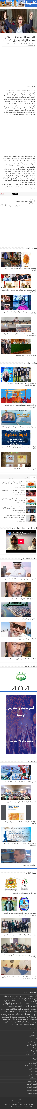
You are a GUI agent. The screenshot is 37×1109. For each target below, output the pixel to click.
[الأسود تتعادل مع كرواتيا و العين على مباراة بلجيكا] (16, 772)
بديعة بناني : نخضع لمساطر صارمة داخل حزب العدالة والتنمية (19, 955)
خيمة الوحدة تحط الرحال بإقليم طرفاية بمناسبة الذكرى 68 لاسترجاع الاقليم (14, 517)
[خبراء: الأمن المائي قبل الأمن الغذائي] (16, 346)
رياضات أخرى (18, 1014)
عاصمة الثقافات (21, 1017)
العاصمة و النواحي (15, 43)
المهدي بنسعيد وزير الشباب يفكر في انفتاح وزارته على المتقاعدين (19, 291)
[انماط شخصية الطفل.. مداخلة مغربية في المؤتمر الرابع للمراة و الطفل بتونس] (16, 967)
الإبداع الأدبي (29, 998)
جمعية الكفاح (13, 1011)
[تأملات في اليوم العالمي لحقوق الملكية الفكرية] (16, 649)
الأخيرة (33, 477)
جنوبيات (5, 1011)
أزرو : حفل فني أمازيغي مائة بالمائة (25, 468)
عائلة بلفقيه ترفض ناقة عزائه (12, 205)
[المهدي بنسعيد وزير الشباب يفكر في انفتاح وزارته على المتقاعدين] (16, 281)
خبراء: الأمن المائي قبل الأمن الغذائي (24, 355)
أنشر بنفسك (33, 1038)
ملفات (27, 1024)
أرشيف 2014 (11, 996)
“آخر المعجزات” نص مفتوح (27, 639)
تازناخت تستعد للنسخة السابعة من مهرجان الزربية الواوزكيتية (20, 406)
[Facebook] (22, 1102)
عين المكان (12, 1019)
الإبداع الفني (21, 999)
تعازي (7, 1009)
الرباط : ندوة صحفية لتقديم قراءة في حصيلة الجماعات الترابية (19, 447)
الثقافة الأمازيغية (26, 1001)
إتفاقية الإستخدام (31, 1051)
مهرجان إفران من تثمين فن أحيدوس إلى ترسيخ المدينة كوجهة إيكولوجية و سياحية (13, 483)
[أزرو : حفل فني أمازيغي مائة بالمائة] (16, 459)
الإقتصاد (14, 998)
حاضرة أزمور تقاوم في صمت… (26, 619)
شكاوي (3, 1014)
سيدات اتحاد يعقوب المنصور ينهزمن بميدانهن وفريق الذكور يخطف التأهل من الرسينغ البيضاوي (13, 508)
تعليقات (19, 477)
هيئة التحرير (33, 1035)
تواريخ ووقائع (22, 1011)
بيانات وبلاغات (17, 1009)
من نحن (34, 1032)
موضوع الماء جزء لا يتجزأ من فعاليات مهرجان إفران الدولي (20, 269)
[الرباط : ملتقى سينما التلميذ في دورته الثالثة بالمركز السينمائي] (16, 834)
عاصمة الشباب (28, 1019)
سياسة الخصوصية (31, 1054)
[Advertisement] (18, 66)
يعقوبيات (15, 1024)
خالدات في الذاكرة (31, 1066)
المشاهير (18, 1006)
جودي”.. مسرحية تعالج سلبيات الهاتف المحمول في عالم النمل (20, 312)
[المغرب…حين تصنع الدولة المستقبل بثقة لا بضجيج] (16, 569)
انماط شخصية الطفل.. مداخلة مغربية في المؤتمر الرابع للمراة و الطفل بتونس (19, 977)
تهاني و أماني (32, 1011)
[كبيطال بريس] (18, 3)
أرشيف (17, 996)
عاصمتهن (21, 1019)
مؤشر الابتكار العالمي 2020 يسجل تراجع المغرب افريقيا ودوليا (19, 822)
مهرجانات (22, 1024)
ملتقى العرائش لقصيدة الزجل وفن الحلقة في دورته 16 (19, 427)
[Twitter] (20, 1102)
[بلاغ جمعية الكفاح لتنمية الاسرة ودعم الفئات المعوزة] (16, 926)
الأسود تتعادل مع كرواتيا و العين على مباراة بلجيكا (20, 781)
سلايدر (8, 43)
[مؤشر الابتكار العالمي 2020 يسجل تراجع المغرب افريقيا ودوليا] (16, 812)
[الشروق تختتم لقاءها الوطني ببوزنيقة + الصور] (16, 792)
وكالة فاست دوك (16, 1100)
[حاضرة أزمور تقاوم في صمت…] (16, 609)
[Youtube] (18, 1102)
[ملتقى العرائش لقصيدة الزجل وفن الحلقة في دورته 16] (16, 418)
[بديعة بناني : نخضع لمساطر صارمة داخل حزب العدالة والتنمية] (16, 946)
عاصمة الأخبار (31, 1017)
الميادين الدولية (30, 1009)
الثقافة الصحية (25, 1003)
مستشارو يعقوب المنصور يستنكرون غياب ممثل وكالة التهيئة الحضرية (19, 334)
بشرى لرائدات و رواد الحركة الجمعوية (24, 893)
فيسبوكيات (4, 1019)
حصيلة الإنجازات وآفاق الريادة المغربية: (24, 599)
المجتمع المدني (30, 1006)
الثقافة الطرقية (32, 1075)
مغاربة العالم (9, 1022)
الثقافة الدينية (34, 1003)
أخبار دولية (33, 996)
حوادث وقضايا (30, 1014)
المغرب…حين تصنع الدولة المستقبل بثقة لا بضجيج (20, 579)
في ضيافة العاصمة (32, 1022)
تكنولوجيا (3, 1009)
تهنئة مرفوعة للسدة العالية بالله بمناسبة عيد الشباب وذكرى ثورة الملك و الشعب (20, 914)
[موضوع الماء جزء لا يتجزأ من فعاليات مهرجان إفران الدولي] (16, 259)
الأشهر (26, 477)
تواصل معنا (33, 1048)
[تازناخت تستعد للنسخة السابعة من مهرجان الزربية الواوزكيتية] (16, 396)
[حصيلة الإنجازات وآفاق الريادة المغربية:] (16, 589)
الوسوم (11, 477)
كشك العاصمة (20, 1021)
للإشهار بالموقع (32, 1045)
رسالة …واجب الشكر (29, 865)
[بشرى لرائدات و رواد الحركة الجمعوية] (16, 884)
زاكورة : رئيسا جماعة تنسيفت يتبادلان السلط (24, 201)
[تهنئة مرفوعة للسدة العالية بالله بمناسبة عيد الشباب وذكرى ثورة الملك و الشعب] (16, 904)
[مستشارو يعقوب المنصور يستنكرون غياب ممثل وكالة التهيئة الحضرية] (16, 324)
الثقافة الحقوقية (8, 1001)
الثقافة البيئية (18, 1001)
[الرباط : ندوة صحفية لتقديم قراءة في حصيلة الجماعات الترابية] (16, 438)
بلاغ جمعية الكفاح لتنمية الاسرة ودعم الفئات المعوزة (19, 935)
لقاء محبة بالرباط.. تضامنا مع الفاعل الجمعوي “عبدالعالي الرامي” (22, 384)
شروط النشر (33, 1042)
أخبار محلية (24, 996)
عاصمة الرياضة (11, 1017)
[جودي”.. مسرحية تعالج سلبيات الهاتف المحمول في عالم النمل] (16, 302)
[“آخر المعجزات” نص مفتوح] (16, 629)
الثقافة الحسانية (32, 1087)
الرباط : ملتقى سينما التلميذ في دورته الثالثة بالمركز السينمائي (19, 844)
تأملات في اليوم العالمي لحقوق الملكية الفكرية (21, 659)
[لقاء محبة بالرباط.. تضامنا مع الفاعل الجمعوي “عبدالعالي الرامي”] (16, 374)
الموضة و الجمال (10, 1006)
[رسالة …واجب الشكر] (16, 856)
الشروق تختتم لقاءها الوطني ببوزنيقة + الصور (22, 801)
